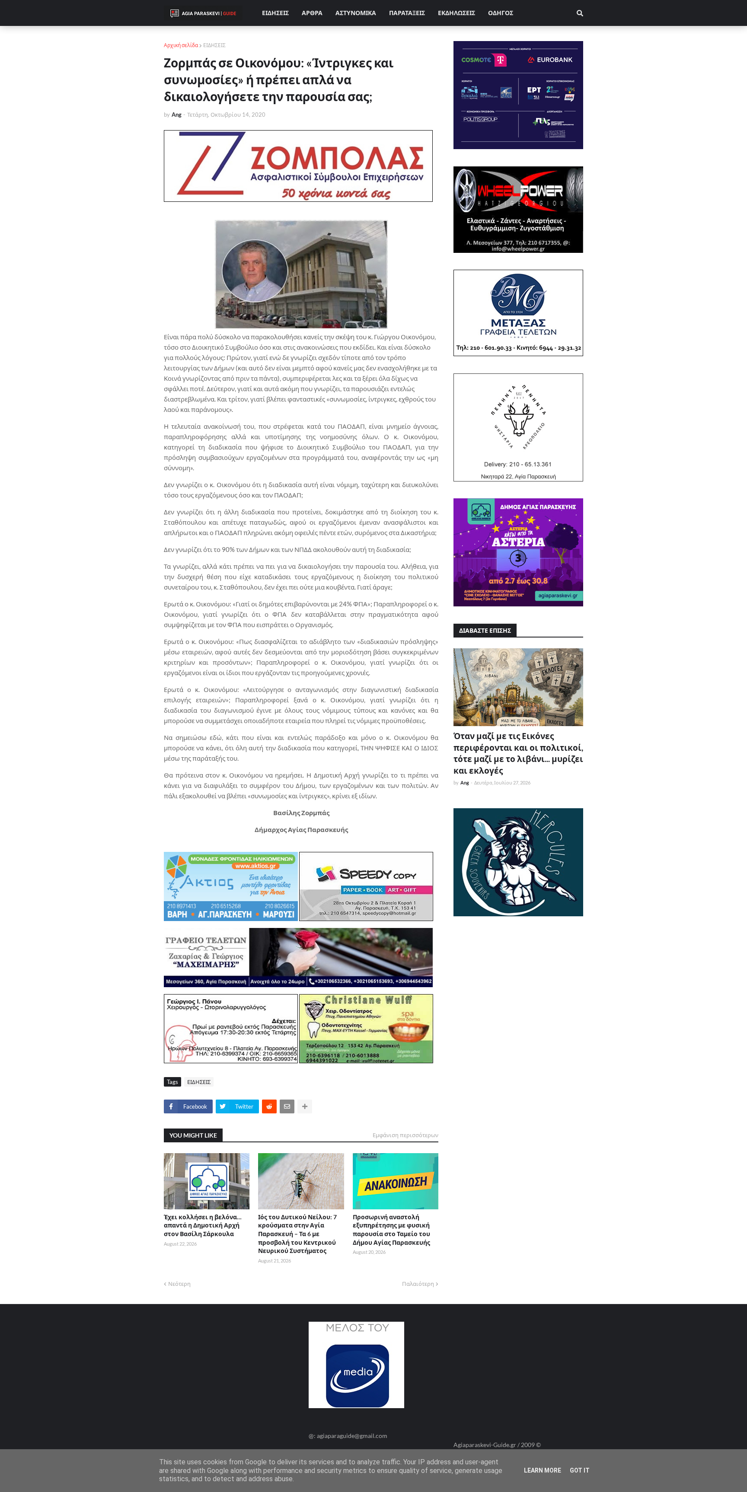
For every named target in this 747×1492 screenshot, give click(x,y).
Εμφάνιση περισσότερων (405, 1135)
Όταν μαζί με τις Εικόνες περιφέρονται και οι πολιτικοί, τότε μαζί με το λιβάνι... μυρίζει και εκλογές (518, 753)
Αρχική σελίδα (181, 45)
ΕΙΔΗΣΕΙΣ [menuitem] (275, 12)
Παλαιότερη (418, 1283)
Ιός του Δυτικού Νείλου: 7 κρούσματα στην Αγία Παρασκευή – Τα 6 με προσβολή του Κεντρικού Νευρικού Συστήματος (297, 1233)
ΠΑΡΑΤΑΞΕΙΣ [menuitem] (407, 12)
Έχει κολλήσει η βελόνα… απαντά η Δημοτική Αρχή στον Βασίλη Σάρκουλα (203, 1225)
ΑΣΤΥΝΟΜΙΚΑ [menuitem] (355, 12)
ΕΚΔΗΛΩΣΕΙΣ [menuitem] (456, 12)
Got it (580, 1470)
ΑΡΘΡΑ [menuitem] (312, 12)
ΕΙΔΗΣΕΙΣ (214, 45)
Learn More (542, 1470)
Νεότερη (179, 1283)
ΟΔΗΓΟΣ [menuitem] (500, 12)
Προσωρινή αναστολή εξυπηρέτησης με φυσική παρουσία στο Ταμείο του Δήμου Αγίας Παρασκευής (391, 1229)
